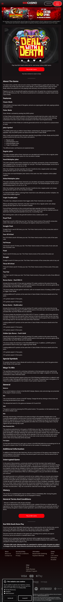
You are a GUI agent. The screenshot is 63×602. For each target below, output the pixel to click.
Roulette (53, 559)
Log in (48, 3)
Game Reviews (30, 569)
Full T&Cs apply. (54, 23)
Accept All (24, 598)
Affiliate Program (31, 571)
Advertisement (9, 593)
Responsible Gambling (39, 553)
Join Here (57, 3)
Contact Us (8, 555)
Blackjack (54, 557)
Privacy (18, 555)
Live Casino (54, 555)
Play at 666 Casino (31, 69)
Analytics (8, 591)
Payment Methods (38, 555)
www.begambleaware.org (43, 595)
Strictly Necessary (10, 590)
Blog (27, 567)
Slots (52, 553)
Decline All (10, 598)
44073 (49, 600)
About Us (8, 553)
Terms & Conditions (22, 553)
